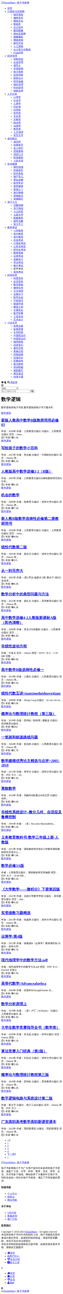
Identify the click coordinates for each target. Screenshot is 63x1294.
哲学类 (17, 113)
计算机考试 (19, 243)
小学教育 (18, 230)
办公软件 (18, 27)
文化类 (17, 116)
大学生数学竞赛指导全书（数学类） (30, 1027)
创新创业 (18, 59)
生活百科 (18, 281)
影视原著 (18, 329)
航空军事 (18, 313)
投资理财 (18, 75)
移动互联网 (19, 33)
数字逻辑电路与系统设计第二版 (27, 1098)
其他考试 (18, 272)
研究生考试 (19, 249)
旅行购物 (18, 192)
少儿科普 (18, 211)
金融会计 (18, 259)
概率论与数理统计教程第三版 (25, 1075)
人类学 (17, 103)
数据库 (17, 24)
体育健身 (18, 186)
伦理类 (17, 110)
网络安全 (18, 21)
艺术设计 (18, 319)
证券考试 (18, 256)
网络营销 (18, 40)
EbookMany (31, 1231)
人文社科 (12, 94)
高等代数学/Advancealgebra (23, 983)
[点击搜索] (32, 391)
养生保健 (18, 180)
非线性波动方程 (14, 646)
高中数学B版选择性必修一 (22, 670)
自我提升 (18, 145)
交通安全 (18, 310)
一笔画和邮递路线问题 (19, 737)
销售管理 (18, 91)
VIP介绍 (11, 1212)
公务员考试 (19, 246)
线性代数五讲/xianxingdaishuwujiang (31, 693)
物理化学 (18, 288)
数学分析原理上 (14, 1004)
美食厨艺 (18, 170)
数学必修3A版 (12, 866)
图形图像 (18, 30)
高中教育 (18, 237)
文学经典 (18, 332)
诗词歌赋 (18, 367)
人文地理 (18, 132)
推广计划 (12, 1219)
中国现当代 (19, 335)
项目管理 (18, 84)
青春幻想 (18, 351)
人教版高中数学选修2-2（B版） (27, 471)
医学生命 (18, 297)
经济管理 (12, 56)
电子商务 (18, 71)
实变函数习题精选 (16, 913)
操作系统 (18, 14)
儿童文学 (18, 214)
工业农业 (18, 316)
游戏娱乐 (18, 195)
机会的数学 (10, 495)
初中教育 (18, 234)
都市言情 (18, 348)
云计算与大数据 (22, 49)
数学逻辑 (18, 284)
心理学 (17, 97)
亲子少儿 (12, 202)
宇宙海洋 (18, 300)
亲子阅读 (18, 208)
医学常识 (18, 183)
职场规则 (18, 157)
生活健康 (12, 164)
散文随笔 (18, 364)
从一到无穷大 (12, 571)
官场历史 (18, 357)
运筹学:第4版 (12, 936)
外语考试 (18, 240)
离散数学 (8, 788)
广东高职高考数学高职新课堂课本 (28, 1122)
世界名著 (18, 326)
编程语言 (18, 17)
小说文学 (12, 322)
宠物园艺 (18, 199)
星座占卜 (18, 189)
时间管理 (18, 87)
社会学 (17, 100)
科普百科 (18, 278)
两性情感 (18, 167)
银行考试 (18, 265)
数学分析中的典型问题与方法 (25, 594)
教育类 (17, 129)
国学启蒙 (18, 221)
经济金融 (18, 81)
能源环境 (18, 303)
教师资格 (18, 253)
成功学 (17, 141)
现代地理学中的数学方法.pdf (24, 960)
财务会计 (18, 78)
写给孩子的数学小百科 (19, 448)
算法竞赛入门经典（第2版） (24, 1051)
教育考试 (12, 227)
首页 (9, 8)
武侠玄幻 (18, 345)
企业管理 (18, 62)
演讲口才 (18, 154)
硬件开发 (18, 43)
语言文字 (18, 135)
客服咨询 (12, 1216)
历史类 (17, 106)
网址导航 (12, 1200)
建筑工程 (18, 307)
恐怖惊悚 (18, 354)
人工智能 (18, 46)
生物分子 (18, 294)
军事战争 (18, 361)
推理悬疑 (18, 342)
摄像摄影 (18, 37)
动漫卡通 (18, 376)
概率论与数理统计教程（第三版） (28, 714)
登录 (15, 382)
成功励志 (12, 138)
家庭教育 (18, 218)
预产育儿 (18, 176)
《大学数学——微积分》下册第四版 (30, 889)
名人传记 (18, 148)
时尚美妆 (18, 173)
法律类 (17, 125)
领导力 (17, 65)
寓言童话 (18, 373)
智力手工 (18, 224)
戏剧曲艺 (18, 370)
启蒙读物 (18, 205)
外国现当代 (19, 338)
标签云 (11, 1197)
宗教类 (17, 119)
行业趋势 (18, 52)
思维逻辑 (18, 151)
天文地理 (18, 291)
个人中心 (12, 1193)
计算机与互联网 (15, 11)
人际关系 (18, 160)
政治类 (17, 122)
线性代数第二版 (14, 547)
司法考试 (18, 262)
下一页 (11, 1154)
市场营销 (18, 68)
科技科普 (12, 275)
